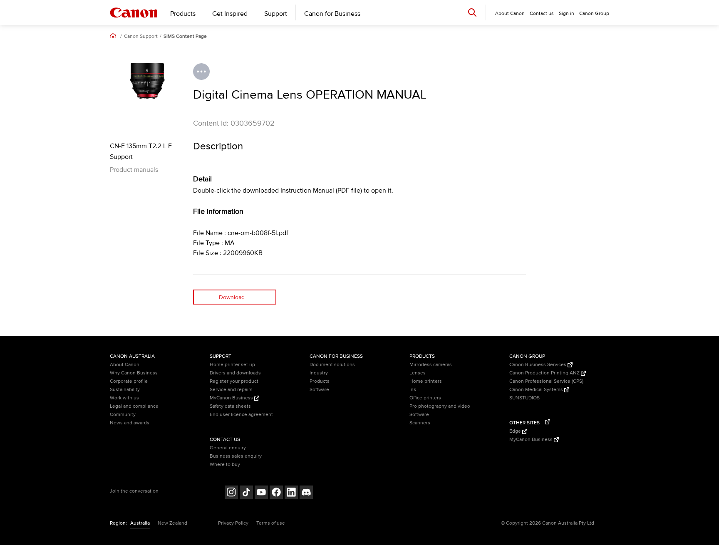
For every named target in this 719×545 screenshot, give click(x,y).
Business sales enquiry (236, 456)
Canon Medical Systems (536, 389)
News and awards (129, 423)
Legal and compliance (134, 406)
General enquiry (228, 448)
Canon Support (141, 36)
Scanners (419, 423)
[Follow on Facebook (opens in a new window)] (276, 493)
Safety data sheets (230, 406)
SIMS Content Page (185, 36)
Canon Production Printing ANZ (545, 373)
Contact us (542, 13)
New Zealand (172, 523)
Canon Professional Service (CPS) (546, 381)
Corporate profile (129, 381)
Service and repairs (231, 389)
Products (183, 14)
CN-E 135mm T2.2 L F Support (141, 151)
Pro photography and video (439, 406)
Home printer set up (232, 365)
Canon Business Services (538, 365)
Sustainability (125, 389)
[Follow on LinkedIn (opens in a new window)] (291, 493)
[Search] (472, 12)
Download (232, 297)
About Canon (124, 365)
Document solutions (332, 365)
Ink (412, 389)
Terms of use (270, 523)
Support (275, 14)
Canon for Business (332, 14)
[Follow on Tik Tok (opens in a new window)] (246, 493)
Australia (140, 523)
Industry (319, 373)
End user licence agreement (241, 414)
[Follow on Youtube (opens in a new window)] (261, 493)
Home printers (425, 381)
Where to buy (225, 464)
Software (319, 389)
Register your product (234, 381)
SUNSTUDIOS (524, 398)
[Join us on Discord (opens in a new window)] (306, 493)
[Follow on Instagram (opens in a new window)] (231, 493)
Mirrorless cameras (430, 365)
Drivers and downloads (235, 373)
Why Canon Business (134, 373)
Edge (515, 431)
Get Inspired (230, 14)
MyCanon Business (232, 398)
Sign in (566, 13)
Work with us (124, 398)
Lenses (417, 373)
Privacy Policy (233, 523)
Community (123, 414)
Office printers (425, 398)
